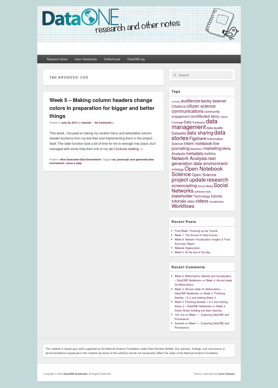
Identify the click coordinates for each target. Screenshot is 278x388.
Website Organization (187, 248)
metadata (194, 153)
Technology (202, 196)
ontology (178, 169)
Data (188, 121)
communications (188, 111)
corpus (224, 116)
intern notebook (198, 143)
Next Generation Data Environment (80, 159)
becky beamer (214, 101)
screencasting (184, 185)
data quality (215, 127)
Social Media (205, 186)
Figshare (197, 138)
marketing (212, 148)
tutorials (179, 201)
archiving (176, 101)
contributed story (204, 116)
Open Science (204, 174)
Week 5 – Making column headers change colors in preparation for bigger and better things (101, 107)
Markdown (196, 149)
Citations (179, 106)
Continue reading (128, 148)
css (114, 159)
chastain (86, 122)
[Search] (175, 75)
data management (194, 123)
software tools (202, 191)
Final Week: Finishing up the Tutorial (196, 231)
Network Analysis (189, 158)
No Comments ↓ (104, 122)
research (217, 179)
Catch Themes (226, 374)
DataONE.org (136, 59)
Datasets (179, 133)
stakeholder (182, 196)
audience (190, 100)
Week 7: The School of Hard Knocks (196, 235)
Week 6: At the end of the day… (194, 252)
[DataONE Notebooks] (139, 41)
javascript (123, 159)
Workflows (183, 205)
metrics (210, 153)
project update (189, 179)
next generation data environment (200, 160)
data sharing (200, 132)
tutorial (216, 195)
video (191, 201)
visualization (216, 201)
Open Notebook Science (197, 171)
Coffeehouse (112, 59)
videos (202, 200)
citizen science (201, 106)
